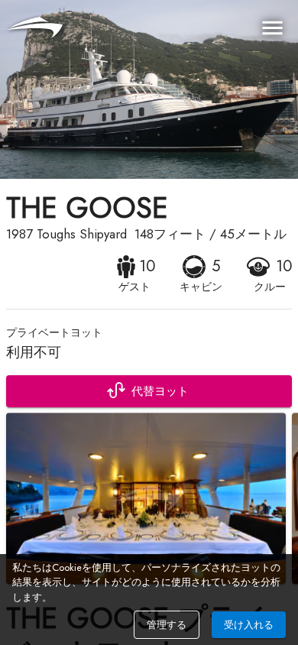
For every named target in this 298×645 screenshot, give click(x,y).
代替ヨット (160, 391)
